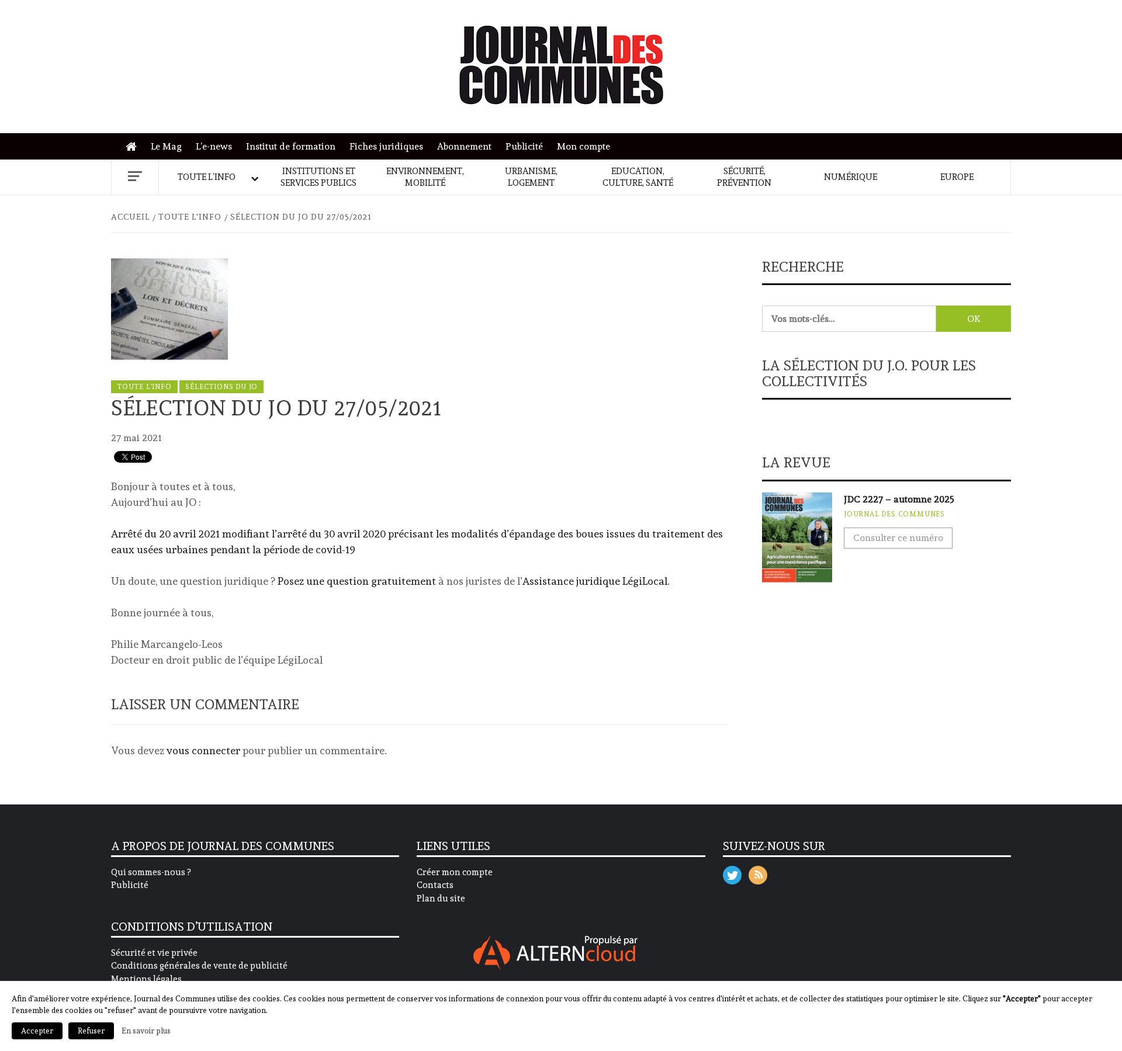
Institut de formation (290, 146)
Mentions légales (146, 979)
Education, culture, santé (637, 177)
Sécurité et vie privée (154, 953)
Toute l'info (144, 387)
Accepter (37, 1030)
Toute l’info (207, 177)
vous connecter (203, 750)
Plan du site (441, 898)
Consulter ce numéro (898, 537)
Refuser (91, 1030)
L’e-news (214, 146)
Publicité (524, 146)
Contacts (435, 885)
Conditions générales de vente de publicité (199, 965)
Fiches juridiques (386, 146)
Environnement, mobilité (425, 177)
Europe (957, 177)
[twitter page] (732, 872)
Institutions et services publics (318, 177)
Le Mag (166, 146)
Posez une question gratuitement (357, 581)
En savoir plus (146, 1030)
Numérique (850, 177)
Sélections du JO (221, 387)
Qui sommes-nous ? (151, 872)
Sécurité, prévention (744, 177)
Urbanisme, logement (531, 177)
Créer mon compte (455, 872)
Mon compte (583, 146)
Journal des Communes (894, 514)
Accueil (134, 147)
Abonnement (464, 146)
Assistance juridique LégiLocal (594, 581)
